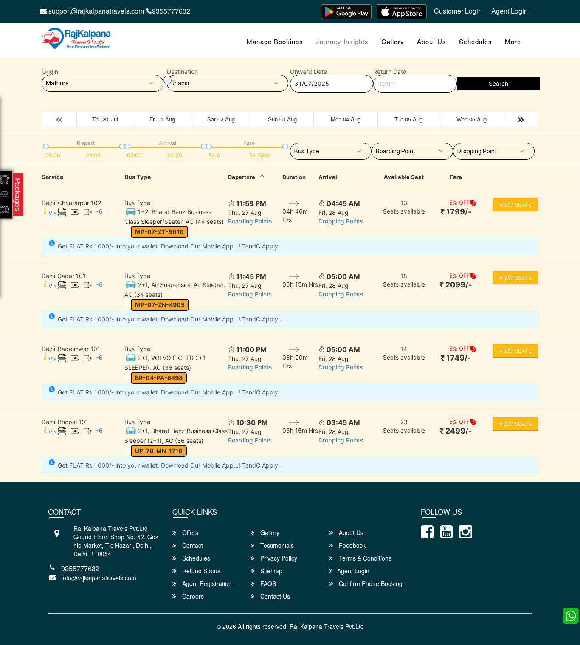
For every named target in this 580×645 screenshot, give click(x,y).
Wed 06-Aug (471, 119)
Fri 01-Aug (162, 119)
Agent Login (509, 11)
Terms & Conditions (364, 558)
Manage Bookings (275, 41)
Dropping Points (340, 221)
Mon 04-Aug (345, 119)
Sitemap (270, 570)
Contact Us (274, 596)
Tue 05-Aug (408, 119)
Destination (182, 72)
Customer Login (458, 11)
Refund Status (200, 570)
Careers (192, 596)
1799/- (455, 211)
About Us (431, 41)
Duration (294, 177)
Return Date (389, 72)
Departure (241, 177)
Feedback (351, 545)
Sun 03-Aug (282, 119)
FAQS (267, 583)
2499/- (455, 430)
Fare (456, 177)
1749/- (455, 357)
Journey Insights (342, 41)
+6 (99, 211)
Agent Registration (206, 583)
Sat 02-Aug (221, 119)
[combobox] (330, 149)
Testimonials (276, 545)
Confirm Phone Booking (370, 583)
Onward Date (308, 72)
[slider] (45, 146)
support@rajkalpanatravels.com (95, 11)
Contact (191, 545)
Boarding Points (250, 221)
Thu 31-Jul (105, 119)
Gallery (392, 41)
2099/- (455, 284)
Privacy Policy (278, 558)
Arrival (327, 177)
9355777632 (171, 11)
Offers (189, 532)
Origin (50, 72)
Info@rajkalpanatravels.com (98, 578)
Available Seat (404, 177)
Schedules (475, 41)
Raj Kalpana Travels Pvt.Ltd (327, 626)
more (513, 41)
